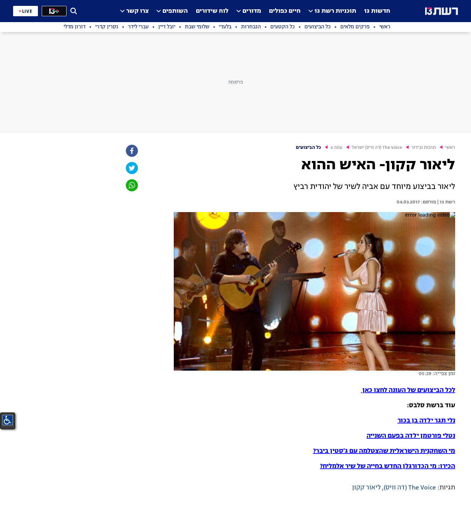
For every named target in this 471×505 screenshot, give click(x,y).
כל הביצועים (308, 148)
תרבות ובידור (423, 148)
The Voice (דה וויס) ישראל (377, 148)
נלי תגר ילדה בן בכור (426, 421)
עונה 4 (336, 148)
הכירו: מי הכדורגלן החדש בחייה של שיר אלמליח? (387, 466)
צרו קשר (137, 11)
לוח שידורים (212, 11)
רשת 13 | (445, 202)
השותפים (175, 11)
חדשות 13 (377, 11)
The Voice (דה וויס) (410, 488)
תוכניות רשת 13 (335, 11)
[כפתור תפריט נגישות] (7, 420)
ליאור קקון (366, 488)
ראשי (450, 148)
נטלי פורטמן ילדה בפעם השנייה (411, 436)
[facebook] (131, 151)
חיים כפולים (285, 11)
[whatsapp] (131, 185)
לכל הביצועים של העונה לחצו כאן (408, 390)
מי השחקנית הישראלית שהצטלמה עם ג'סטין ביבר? (384, 451)
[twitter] (131, 168)
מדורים (251, 11)
